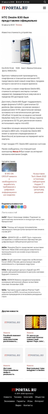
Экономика (9, 401)
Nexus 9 (16, 152)
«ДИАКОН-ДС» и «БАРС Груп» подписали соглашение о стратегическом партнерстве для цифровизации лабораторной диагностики (21, 239)
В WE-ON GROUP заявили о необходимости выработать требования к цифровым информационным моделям (9, 184)
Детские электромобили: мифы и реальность (10, 371)
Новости (6, 332)
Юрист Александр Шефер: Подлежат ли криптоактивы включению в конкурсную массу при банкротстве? (23, 219)
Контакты (28, 405)
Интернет (39, 401)
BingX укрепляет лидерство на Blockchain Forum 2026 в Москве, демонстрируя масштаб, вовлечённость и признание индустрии (22, 262)
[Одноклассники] (6, 207)
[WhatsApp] (18, 207)
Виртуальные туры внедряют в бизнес (36, 369)
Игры (29, 401)
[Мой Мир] (21, 207)
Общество (40, 397)
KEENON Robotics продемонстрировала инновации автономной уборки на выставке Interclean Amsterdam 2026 (21, 282)
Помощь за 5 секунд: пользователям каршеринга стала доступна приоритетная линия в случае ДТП (23, 229)
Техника (19, 25)
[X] (12, 207)
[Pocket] (25, 207)
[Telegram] (9, 207)
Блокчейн (28, 397)
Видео (18, 405)
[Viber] (15, 207)
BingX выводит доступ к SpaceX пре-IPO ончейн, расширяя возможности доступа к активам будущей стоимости (23, 272)
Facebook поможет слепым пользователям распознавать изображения (12, 338)
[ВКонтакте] (3, 207)
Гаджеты (21, 401)
